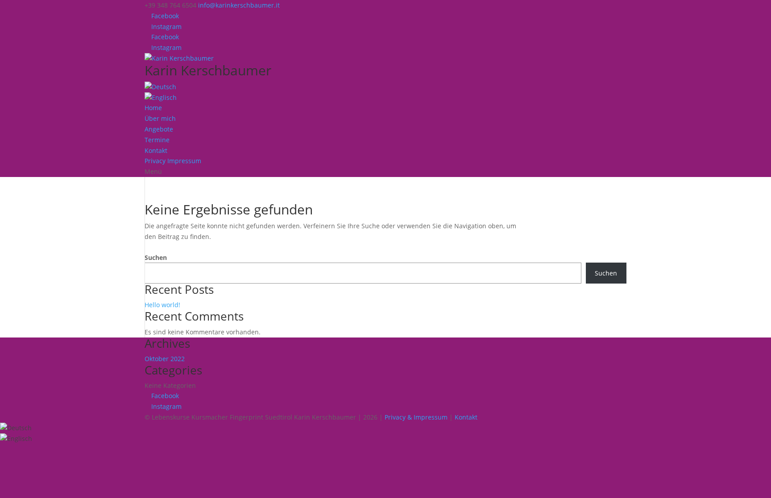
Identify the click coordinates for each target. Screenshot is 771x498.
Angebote (159, 129)
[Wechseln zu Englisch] (161, 97)
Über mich (160, 118)
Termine (157, 140)
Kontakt (156, 150)
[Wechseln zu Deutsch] (16, 428)
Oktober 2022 (165, 358)
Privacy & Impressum (416, 417)
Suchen (156, 257)
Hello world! (162, 304)
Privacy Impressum (173, 160)
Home (153, 107)
